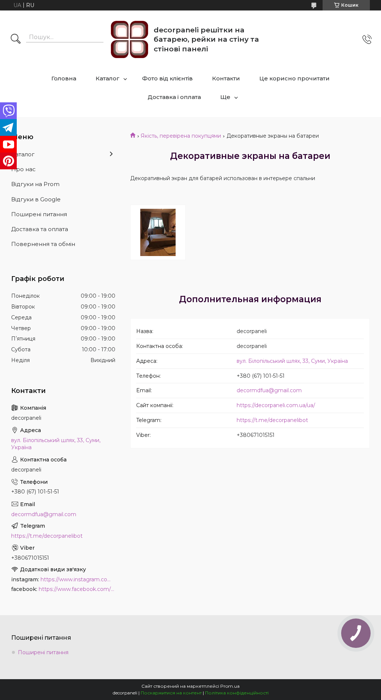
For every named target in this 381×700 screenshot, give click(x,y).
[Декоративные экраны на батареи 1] (158, 232)
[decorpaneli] (129, 39)
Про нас (23, 169)
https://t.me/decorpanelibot (272, 420)
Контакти (226, 78)
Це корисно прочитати (294, 78)
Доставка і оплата (174, 96)
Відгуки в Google (36, 199)
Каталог (107, 78)
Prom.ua (230, 686)
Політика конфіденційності (237, 693)
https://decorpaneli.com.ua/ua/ (276, 405)
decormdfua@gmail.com (269, 390)
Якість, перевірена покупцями (181, 135)
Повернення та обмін (43, 243)
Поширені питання (39, 214)
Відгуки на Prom (35, 184)
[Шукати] (15, 39)
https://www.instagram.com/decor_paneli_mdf (78, 579)
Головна (63, 78)
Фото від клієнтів (167, 78)
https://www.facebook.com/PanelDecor (77, 589)
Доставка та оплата (39, 229)
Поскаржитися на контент (171, 693)
